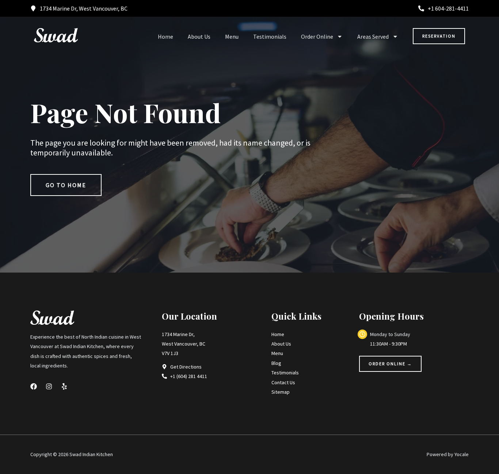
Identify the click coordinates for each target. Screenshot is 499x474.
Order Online (317, 36)
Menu (232, 36)
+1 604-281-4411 (448, 8)
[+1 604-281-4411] (421, 8)
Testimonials (269, 36)
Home (165, 36)
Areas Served (373, 36)
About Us (199, 36)
